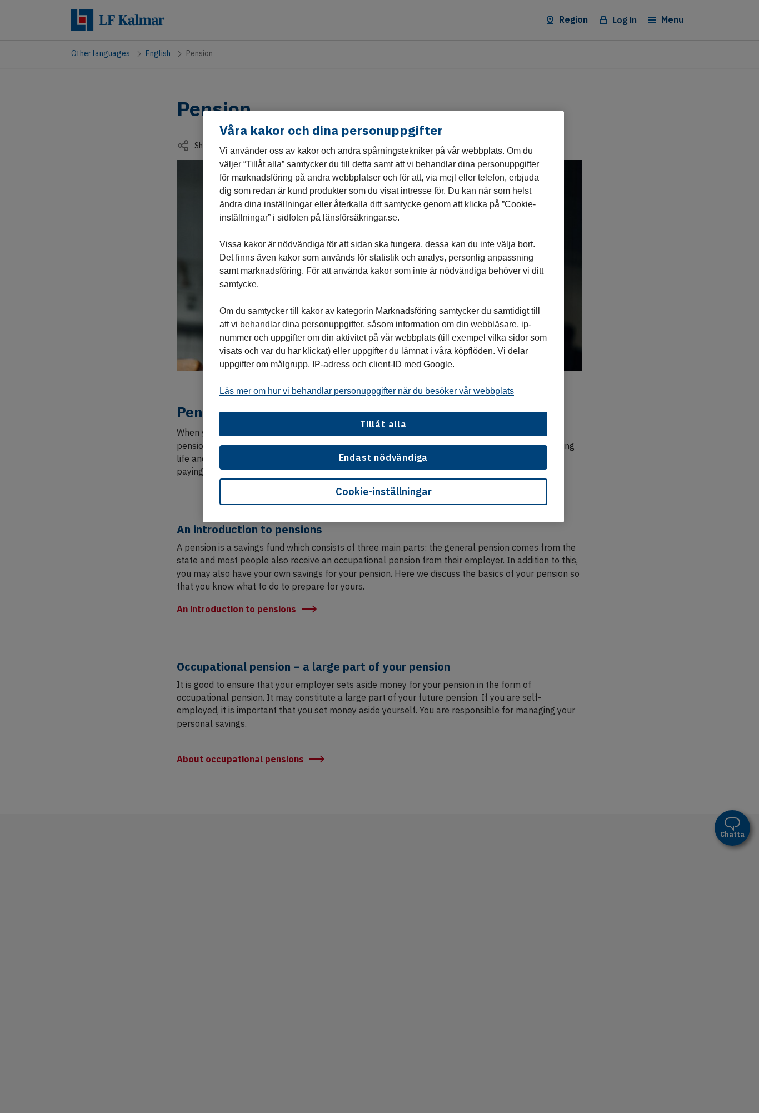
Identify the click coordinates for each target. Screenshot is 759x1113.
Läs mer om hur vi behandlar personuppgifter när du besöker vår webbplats (366, 391)
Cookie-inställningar (384, 492)
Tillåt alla (383, 424)
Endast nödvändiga (383, 457)
